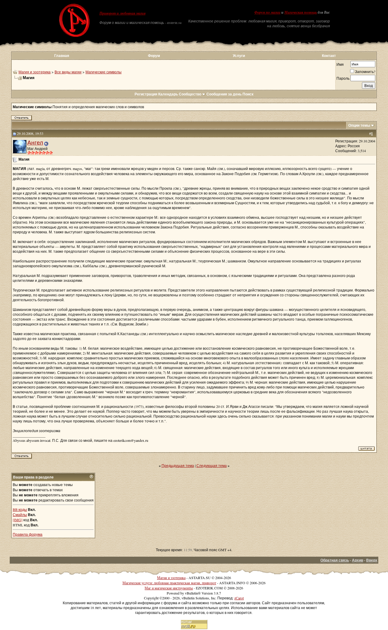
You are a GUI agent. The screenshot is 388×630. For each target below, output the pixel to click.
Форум (154, 55)
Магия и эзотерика (34, 71)
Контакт (329, 55)
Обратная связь (334, 560)
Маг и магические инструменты (169, 587)
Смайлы (20, 514)
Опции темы (359, 125)
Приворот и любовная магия (122, 13)
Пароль (343, 78)
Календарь (168, 94)
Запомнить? (365, 71)
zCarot (239, 597)
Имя (340, 64)
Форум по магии (267, 12)
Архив (357, 560)
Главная (61, 55)
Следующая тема (211, 465)
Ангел (35, 142)
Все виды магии (68, 71)
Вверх (371, 560)
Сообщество (190, 94)
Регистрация (146, 94)
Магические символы (103, 71)
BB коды (20, 509)
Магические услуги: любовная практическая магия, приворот (169, 582)
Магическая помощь (300, 12)
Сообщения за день (224, 94)
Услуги (239, 55)
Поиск (247, 94)
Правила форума (27, 534)
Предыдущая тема (178, 465)
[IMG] (17, 519)
